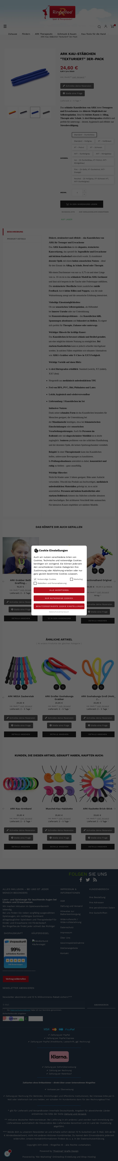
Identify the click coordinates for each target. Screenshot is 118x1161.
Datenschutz (54, 612)
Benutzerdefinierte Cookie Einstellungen (60, 606)
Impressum (64, 612)
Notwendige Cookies (46, 579)
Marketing (78, 579)
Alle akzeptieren (59, 590)
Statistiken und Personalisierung (51, 583)
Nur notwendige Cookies (59, 598)
